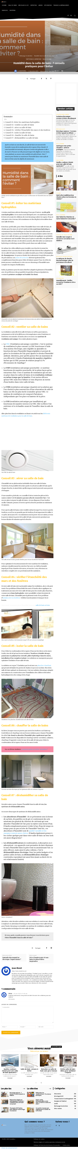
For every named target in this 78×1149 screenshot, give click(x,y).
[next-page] (41, 1083)
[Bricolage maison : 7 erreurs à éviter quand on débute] (4, 1094)
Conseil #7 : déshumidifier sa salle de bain (21, 138)
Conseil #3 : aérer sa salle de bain (18, 127)
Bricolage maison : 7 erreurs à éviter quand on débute (66, 132)
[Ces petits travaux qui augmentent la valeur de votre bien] (30, 1109)
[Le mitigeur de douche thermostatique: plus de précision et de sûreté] (66, 249)
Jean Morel (22, 71)
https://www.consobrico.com (19, 971)
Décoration (60, 278)
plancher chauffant (44, 665)
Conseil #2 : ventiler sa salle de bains (19, 125)
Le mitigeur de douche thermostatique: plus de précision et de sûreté (64, 260)
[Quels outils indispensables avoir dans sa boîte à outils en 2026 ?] (30, 1101)
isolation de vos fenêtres (11, 598)
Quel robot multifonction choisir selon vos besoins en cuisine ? (66, 197)
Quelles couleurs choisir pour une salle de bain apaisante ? (64, 164)
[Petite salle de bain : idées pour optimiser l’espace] (68, 1060)
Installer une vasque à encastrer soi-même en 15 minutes (65, 238)
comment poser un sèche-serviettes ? (34, 749)
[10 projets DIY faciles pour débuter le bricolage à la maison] (4, 1109)
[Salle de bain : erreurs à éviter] (29, 1060)
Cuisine (58, 193)
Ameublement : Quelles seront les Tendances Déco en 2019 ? (65, 282)
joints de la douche (21, 258)
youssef (10, 1078)
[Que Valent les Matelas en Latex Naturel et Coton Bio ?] (66, 207)
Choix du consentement (9, 1148)
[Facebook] (68, 15)
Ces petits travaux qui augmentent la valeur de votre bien (43, 1109)
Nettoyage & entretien (26, 56)
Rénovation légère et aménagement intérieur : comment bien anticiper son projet (17, 1102)
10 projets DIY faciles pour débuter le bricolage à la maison (17, 1109)
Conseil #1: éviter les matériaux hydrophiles (22, 122)
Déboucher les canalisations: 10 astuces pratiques (43, 1094)
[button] (75, 16)
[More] (51, 948)
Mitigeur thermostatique (64, 256)
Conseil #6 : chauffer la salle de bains (19, 135)
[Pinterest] (51, 79)
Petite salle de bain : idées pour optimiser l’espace (68, 1070)
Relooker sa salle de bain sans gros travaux (48, 1070)
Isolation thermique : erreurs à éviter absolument (66, 117)
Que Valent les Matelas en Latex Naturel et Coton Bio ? (66, 218)
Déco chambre (60, 143)
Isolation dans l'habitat (62, 114)
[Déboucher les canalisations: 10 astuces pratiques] (30, 1094)
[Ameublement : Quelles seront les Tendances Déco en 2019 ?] (66, 270)
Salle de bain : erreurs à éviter (29, 1070)
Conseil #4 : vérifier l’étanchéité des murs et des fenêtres (27, 130)
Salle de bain (47, 59)
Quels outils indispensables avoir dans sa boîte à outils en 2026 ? (43, 1102)
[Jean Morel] (15, 71)
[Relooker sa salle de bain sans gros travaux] (48, 1060)
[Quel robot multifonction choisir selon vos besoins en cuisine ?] (66, 185)
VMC (8, 344)
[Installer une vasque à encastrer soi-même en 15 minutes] (66, 227)
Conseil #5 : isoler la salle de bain (18, 133)
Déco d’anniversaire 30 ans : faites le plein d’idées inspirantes (39, 959)
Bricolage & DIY (60, 129)
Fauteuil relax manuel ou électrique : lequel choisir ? (11, 958)
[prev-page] (36, 1083)
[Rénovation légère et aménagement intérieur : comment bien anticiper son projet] (4, 1101)
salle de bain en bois (43, 605)
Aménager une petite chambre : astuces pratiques (63, 147)
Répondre (12, 999)
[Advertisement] (27, 97)
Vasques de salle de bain (64, 234)
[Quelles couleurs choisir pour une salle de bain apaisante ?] (10, 1060)
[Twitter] (71, 15)
